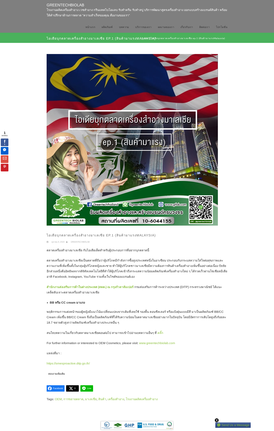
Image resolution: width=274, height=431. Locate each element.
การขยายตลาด (73, 399)
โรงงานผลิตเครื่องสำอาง (142, 399)
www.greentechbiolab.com (157, 343)
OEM (58, 399)
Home (145, 38)
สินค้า (102, 399)
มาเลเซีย (91, 399)
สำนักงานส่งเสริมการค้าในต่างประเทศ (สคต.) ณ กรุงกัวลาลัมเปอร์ (90, 287)
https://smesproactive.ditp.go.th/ (68, 363)
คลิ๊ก (160, 333)
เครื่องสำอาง (116, 399)
